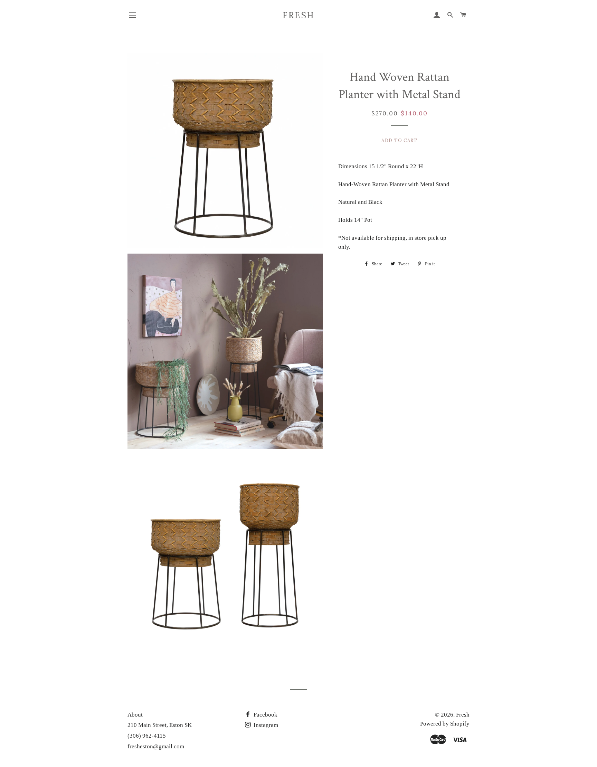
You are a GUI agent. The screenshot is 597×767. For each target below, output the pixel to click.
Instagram (265, 725)
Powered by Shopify (445, 723)
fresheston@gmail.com (155, 746)
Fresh (298, 15)
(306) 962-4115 (146, 735)
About (135, 714)
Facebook (264, 714)
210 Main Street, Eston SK (159, 725)
